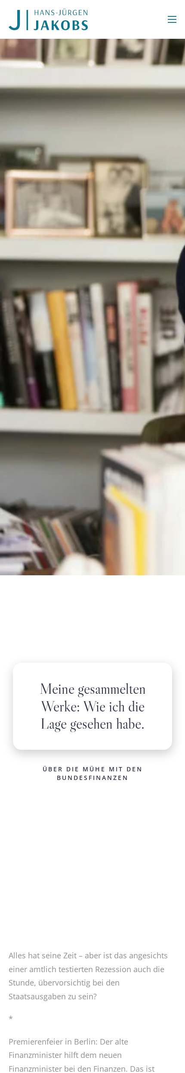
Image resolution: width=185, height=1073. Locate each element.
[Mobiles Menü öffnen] (172, 19)
